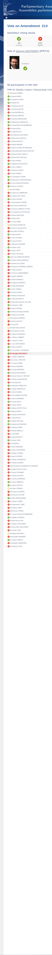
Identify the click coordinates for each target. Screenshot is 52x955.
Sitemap (6, 1)
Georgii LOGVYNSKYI (27, 51)
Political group (40, 89)
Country (28, 89)
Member (20, 89)
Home (6, 17)
